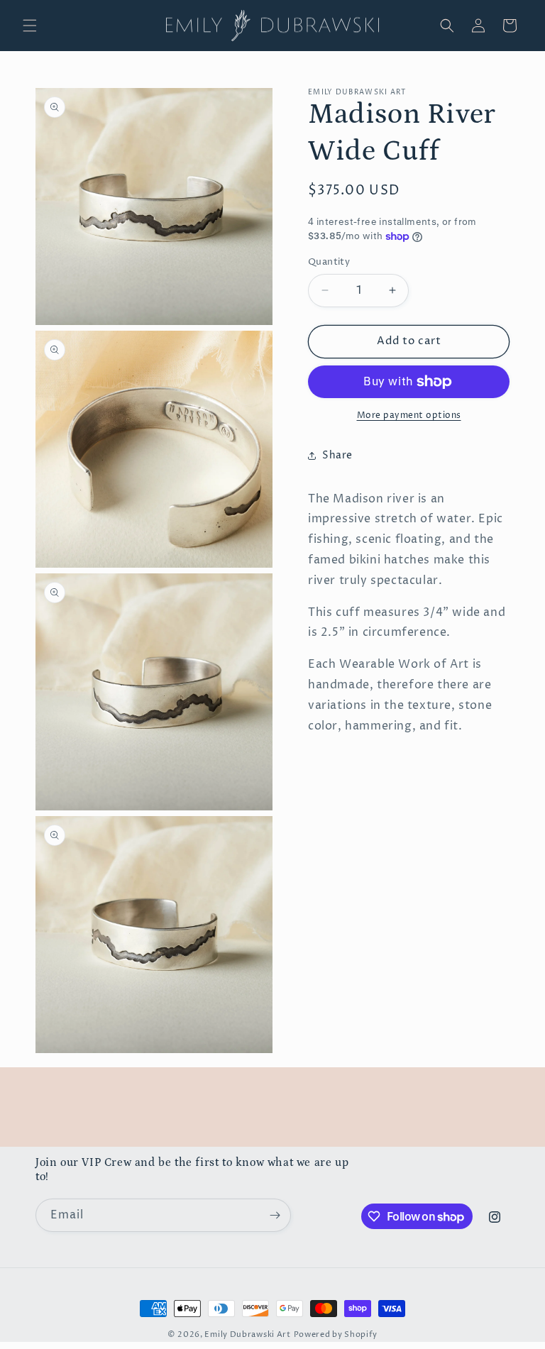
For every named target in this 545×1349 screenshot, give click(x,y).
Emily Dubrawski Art (247, 1334)
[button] (29, 25)
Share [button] (337, 455)
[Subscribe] (274, 1215)
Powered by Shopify (336, 1334)
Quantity (329, 261)
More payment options (409, 415)
